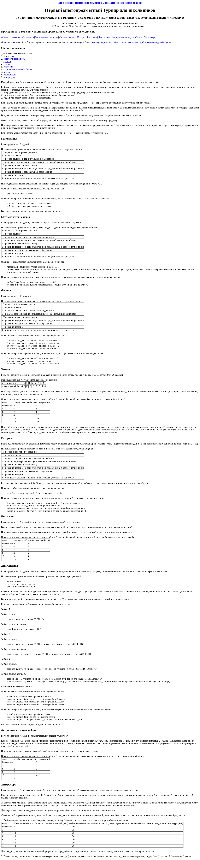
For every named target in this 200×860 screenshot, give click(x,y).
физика (7, 61)
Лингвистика (105, 37)
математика (9, 56)
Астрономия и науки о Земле (127, 37)
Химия (72, 37)
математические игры (14, 59)
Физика (63, 37)
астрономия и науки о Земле (18, 69)
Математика (28, 37)
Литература (149, 37)
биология (8, 66)
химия (7, 64)
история (8, 72)
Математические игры (46, 37)
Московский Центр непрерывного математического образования (100, 2)
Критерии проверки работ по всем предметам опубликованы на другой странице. (133, 42)
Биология (92, 37)
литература (9, 77)
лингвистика (10, 74)
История (81, 37)
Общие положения (10, 37)
